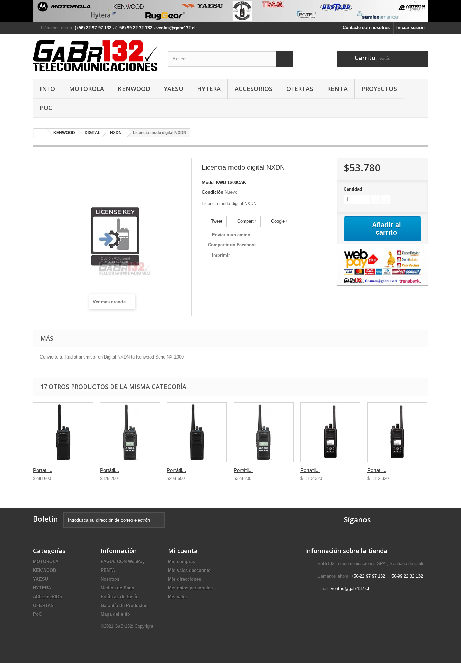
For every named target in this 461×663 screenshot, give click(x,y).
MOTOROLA (86, 89)
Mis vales (178, 596)
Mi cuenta (183, 551)
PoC (46, 108)
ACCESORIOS (253, 89)
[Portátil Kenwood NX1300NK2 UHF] (264, 432)
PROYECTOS (379, 89)
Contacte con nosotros (366, 27)
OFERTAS (299, 89)
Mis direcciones (184, 579)
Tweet (216, 221)
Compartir (246, 221)
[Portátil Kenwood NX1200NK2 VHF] (130, 432)
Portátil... (42, 470)
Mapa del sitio (115, 614)
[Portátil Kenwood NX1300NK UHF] (197, 432)
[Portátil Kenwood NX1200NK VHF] (63, 432)
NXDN (116, 132)
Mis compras (181, 561)
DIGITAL (92, 132)
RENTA (337, 89)
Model (208, 182)
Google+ (279, 221)
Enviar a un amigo (231, 234)
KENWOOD (134, 89)
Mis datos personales (190, 587)
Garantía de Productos (124, 605)
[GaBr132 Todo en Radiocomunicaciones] (230, 11)
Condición (212, 192)
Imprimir (221, 255)
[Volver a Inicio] (40, 133)
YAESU (173, 89)
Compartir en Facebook (232, 244)
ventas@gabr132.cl (350, 588)
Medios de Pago (117, 587)
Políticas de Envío (120, 596)
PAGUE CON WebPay (123, 561)
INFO (47, 89)
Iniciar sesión (410, 27)
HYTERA (209, 89)
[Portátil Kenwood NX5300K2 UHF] (330, 432)
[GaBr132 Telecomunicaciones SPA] (95, 55)
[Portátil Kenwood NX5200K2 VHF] (397, 432)
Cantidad (353, 189)
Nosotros (110, 579)
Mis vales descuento (189, 570)
